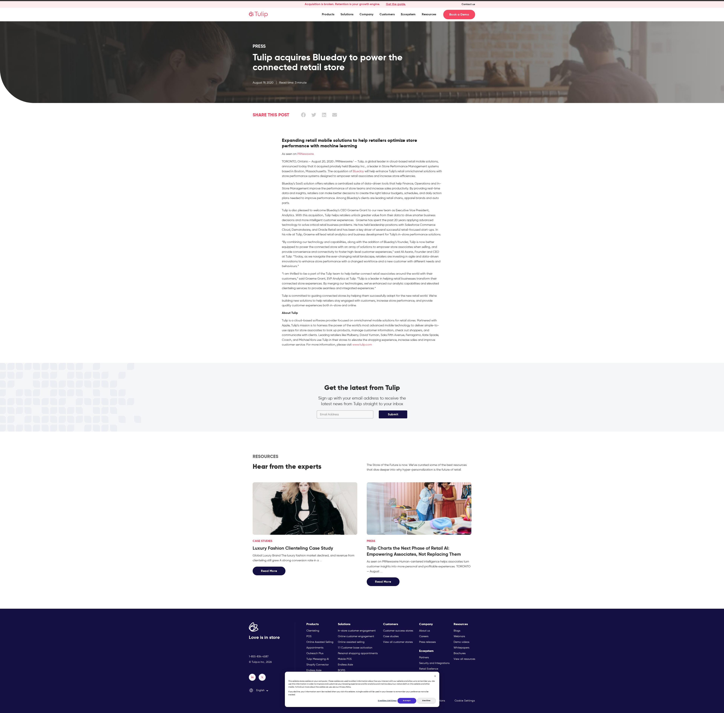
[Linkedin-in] (252, 677)
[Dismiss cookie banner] (435, 676)
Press (259, 46)
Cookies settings (387, 700)
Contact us (468, 4)
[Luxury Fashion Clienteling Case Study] (305, 508)
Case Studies (262, 541)
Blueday (358, 171)
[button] (328, 14)
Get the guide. (396, 4)
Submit (393, 414)
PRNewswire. (305, 154)
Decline (426, 700)
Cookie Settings (465, 700)
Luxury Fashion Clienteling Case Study (293, 548)
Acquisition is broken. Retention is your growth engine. (342, 4)
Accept (407, 700)
